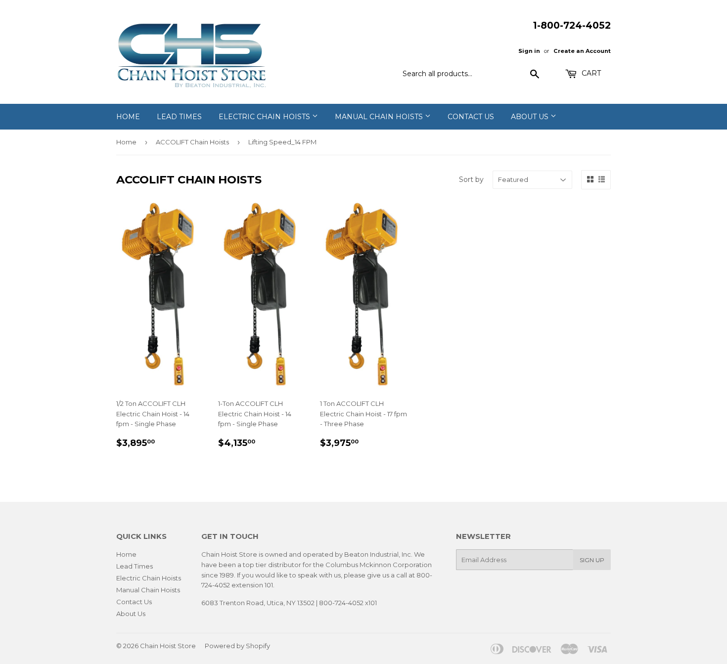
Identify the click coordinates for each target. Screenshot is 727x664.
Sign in (529, 50)
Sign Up (592, 560)
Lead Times (179, 116)
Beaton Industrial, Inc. (378, 554)
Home (128, 116)
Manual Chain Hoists (380, 116)
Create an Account (582, 50)
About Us (530, 116)
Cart (590, 73)
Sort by (471, 179)
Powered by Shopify (237, 646)
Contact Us (471, 116)
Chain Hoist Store (168, 646)
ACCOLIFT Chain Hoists (192, 142)
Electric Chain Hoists (265, 116)
